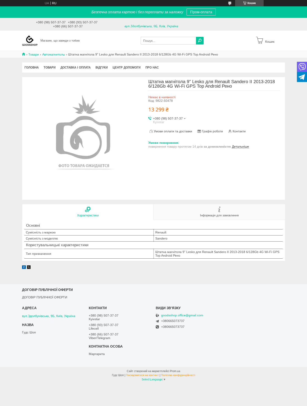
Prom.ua (175, 371)
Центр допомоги (126, 67)
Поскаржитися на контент (142, 375)
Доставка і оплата (75, 67)
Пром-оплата (201, 12)
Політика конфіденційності (178, 375)
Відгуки (102, 67)
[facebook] (24, 268)
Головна (31, 67)
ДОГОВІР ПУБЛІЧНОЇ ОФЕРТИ (44, 297)
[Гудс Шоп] (30, 40)
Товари (33, 54)
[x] (29, 268)
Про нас (152, 67)
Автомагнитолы (53, 54)
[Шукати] (200, 40)
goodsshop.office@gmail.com (182, 315)
